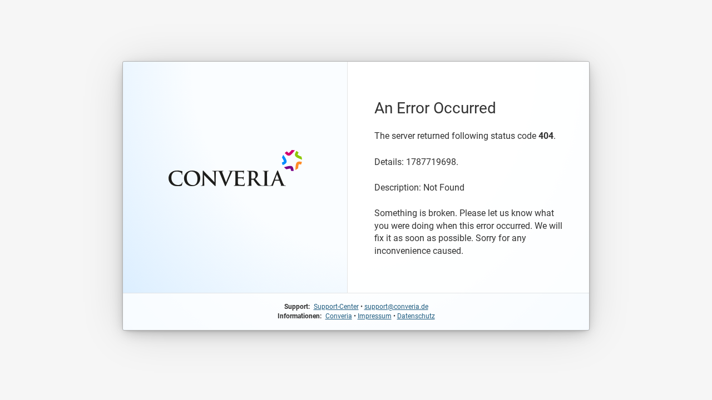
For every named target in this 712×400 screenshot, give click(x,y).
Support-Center (336, 307)
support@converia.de (396, 307)
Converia (338, 316)
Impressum (375, 316)
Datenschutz (416, 316)
